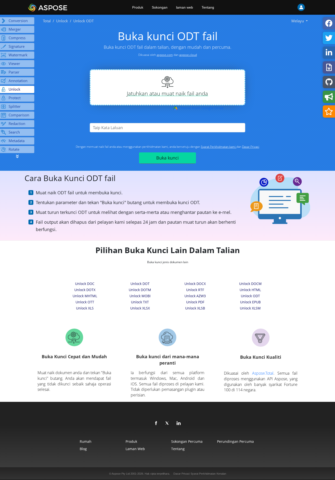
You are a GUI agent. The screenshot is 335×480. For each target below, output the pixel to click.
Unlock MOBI (140, 296)
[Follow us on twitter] (167, 423)
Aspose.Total (262, 373)
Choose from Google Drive (200, 107)
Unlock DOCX (195, 283)
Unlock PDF (195, 302)
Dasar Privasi (250, 147)
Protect (15, 97)
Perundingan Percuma (235, 441)
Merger (15, 29)
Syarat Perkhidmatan (203, 473)
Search (14, 132)
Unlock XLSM (250, 308)
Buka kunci (167, 158)
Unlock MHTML (85, 296)
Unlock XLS (85, 308)
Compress (17, 37)
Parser (14, 72)
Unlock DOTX (84, 289)
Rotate (14, 149)
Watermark (18, 54)
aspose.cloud (188, 55)
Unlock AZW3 (195, 296)
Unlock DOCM (250, 283)
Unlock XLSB (195, 308)
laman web (184, 7)
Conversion (18, 20)
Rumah (85, 441)
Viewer (14, 63)
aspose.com (165, 55)
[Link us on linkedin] (179, 423)
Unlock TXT (140, 302)
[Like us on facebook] (156, 423)
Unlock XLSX (140, 308)
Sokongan (160, 7)
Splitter (15, 106)
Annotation (18, 80)
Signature (17, 46)
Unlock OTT (85, 302)
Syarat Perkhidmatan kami (218, 147)
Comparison (19, 114)
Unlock (62, 20)
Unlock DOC (84, 283)
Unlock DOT (140, 283)
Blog (83, 448)
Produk (137, 7)
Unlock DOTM (140, 289)
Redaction (17, 123)
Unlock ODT (250, 296)
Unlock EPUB (250, 302)
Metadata (17, 140)
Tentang (208, 7)
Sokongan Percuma (187, 441)
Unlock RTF (195, 289)
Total (47, 20)
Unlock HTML (250, 289)
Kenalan (221, 473)
